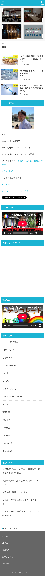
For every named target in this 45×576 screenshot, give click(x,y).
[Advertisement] (22, 270)
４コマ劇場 (7, 451)
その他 (5, 373)
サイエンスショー (10, 389)
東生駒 (20, 161)
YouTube (6, 184)
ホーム (5, 536)
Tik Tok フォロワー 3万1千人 (15, 191)
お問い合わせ (8, 350)
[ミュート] (36, 233)
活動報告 (6, 420)
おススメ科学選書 (10, 342)
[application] (22, 223)
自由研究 (6, 435)
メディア (6, 404)
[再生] (5, 233)
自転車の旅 (7, 443)
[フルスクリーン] (40, 233)
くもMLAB (7, 358)
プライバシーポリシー (12, 396)
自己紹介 (6, 428)
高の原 (28, 161)
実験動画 (6, 412)
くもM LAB (7, 171)
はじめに (6, 381)
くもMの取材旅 (9, 365)
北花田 (36, 161)
